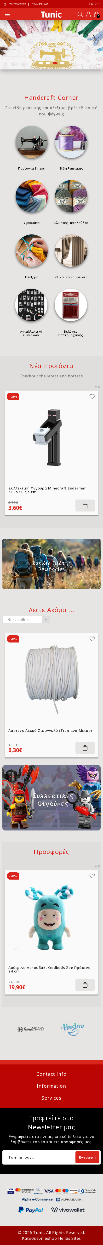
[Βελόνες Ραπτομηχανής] (71, 305)
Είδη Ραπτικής (71, 168)
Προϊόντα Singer (31, 168)
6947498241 (40, 4)
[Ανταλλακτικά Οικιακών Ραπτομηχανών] (31, 305)
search (80, 14)
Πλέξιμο (32, 277)
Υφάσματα (32, 223)
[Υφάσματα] (32, 196)
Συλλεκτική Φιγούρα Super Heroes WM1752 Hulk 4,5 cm (49, 490)
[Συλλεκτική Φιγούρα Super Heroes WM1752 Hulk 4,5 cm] (51, 437)
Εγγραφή (87, 1157)
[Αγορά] (85, 506)
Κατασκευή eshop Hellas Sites (51, 1238)
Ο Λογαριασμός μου (88, 14)
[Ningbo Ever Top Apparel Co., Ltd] (74, 1029)
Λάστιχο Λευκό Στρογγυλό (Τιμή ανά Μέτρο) (50, 730)
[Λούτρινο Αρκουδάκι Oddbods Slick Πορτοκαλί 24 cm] (51, 916)
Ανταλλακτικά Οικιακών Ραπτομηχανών (31, 333)
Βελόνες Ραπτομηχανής (70, 333)
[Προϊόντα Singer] (32, 142)
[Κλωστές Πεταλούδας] (71, 196)
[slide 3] (51, 44)
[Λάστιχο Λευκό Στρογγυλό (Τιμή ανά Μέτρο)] (51, 679)
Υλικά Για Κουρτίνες (71, 277)
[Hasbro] (32, 1029)
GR (97, 4)
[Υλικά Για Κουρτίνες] (71, 250)
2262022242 (17, 4)
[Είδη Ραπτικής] (71, 142)
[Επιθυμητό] (92, 396)
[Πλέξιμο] (32, 250)
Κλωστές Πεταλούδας (71, 223)
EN (91, 4)
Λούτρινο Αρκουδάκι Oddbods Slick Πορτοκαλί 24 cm (41, 969)
